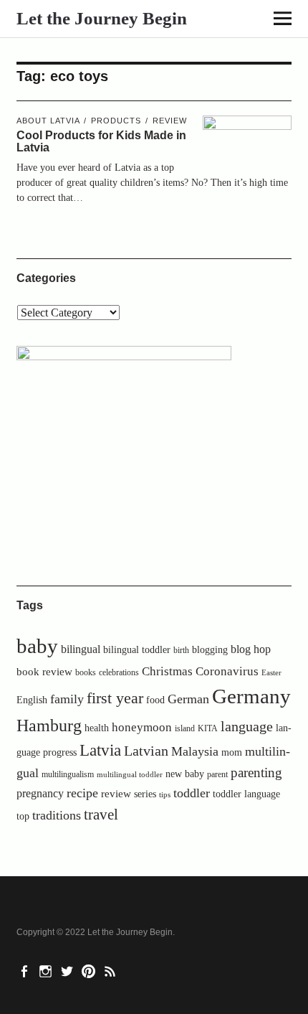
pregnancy (40, 793)
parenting (256, 772)
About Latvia (48, 120)
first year (115, 698)
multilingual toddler (130, 775)
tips (164, 795)
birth (181, 650)
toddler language (246, 793)
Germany (251, 696)
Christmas (167, 671)
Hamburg (49, 725)
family (67, 699)
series (145, 794)
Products (116, 120)
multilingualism (68, 774)
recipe (82, 793)
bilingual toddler (136, 649)
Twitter (69, 970)
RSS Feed (111, 970)
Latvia (100, 750)
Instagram (47, 970)
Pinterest (90, 970)
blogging (210, 649)
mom (231, 752)
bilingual (80, 649)
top (22, 816)
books (85, 672)
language (247, 726)
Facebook (26, 970)
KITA (208, 728)
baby (37, 646)
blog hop (251, 649)
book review (44, 671)
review (116, 793)
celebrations (119, 672)
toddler (191, 793)
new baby (184, 774)
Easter (271, 673)
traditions (56, 815)
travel (101, 814)
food (155, 700)
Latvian (146, 751)
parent (217, 774)
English (31, 700)
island (185, 728)
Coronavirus (227, 671)
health (97, 727)
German (188, 699)
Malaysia (194, 751)
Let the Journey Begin (101, 18)
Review (170, 120)
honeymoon (142, 727)
